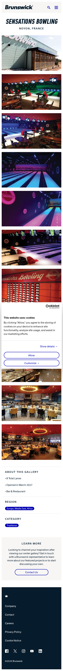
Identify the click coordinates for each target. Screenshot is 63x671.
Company (10, 606)
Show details (47, 346)
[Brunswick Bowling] (19, 7)
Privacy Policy (13, 631)
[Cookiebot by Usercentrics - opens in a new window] (45, 307)
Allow (31, 355)
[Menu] (56, 7)
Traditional (12, 525)
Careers (9, 623)
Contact (9, 614)
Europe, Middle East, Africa (20, 508)
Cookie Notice (13, 640)
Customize (30, 363)
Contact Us (31, 572)
